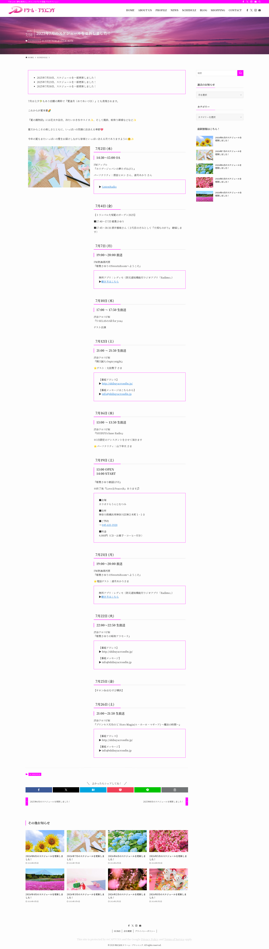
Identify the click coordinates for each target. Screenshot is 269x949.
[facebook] (243, 1)
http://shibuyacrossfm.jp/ (117, 383)
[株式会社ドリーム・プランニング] (31, 10)
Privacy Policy (149, 939)
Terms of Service (174, 939)
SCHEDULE (34, 40)
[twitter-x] (247, 1)
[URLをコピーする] (174, 789)
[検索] (259, 1)
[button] (39, 789)
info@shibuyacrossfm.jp (117, 394)
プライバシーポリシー (145, 931)
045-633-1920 (109, 525)
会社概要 (128, 931)
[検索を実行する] (240, 73)
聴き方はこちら (110, 281)
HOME (117, 931)
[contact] (255, 1)
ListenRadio (109, 187)
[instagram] (251, 1)
